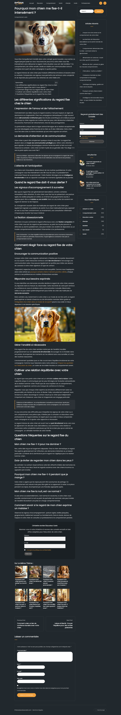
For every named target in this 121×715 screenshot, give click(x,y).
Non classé (86, 230)
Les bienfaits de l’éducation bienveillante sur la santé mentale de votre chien (91, 41)
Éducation (40, 3)
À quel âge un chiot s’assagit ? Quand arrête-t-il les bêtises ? (95, 172)
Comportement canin (21, 17)
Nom (19, 664)
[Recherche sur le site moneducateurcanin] (100, 3)
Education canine (88, 217)
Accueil (31, 3)
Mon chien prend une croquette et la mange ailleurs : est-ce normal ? (93, 184)
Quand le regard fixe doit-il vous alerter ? (31, 87)
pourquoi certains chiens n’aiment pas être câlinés (48, 272)
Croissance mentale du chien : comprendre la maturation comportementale (90, 77)
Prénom (26, 535)
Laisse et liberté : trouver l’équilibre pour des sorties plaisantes (63, 625)
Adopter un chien (88, 209)
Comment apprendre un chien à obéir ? (93, 162)
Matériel (85, 225)
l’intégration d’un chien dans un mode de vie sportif (33, 302)
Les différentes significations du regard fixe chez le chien (36, 85)
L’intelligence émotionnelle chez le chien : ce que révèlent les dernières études (92, 100)
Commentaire (22, 650)
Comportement (50, 3)
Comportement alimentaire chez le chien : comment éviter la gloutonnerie (91, 51)
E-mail (26, 543)
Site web (19, 678)
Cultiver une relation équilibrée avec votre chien (34, 92)
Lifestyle (68, 3)
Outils (75, 3)
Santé (60, 3)
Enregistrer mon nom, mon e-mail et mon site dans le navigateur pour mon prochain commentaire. (43, 689)
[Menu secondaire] (104, 3)
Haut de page (101, 710)
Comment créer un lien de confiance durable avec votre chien (28, 625)
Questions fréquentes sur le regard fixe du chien (34, 94)
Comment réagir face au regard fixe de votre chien (35, 90)
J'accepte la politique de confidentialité (38, 550)
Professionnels (86, 3)
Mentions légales (38, 710)
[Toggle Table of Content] (55, 82)
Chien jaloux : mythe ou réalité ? (92, 71)
